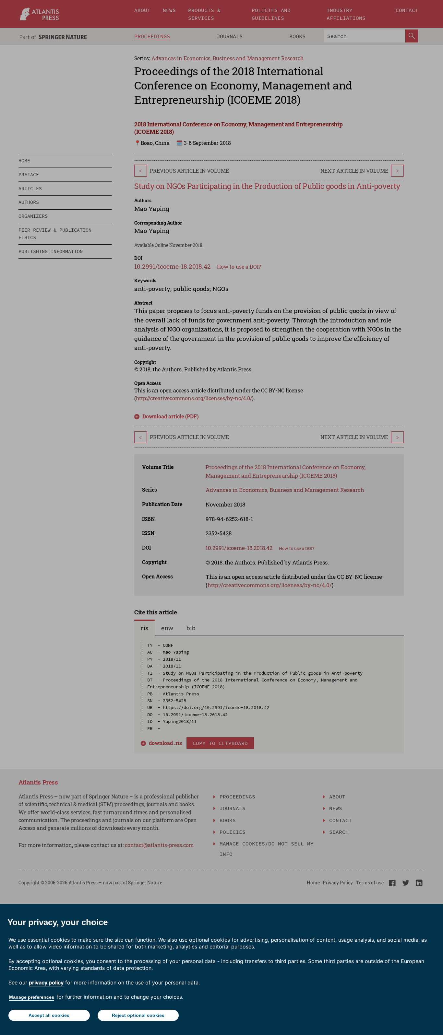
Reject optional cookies (138, 1015)
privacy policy (46, 982)
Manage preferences (31, 997)
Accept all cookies (49, 1015)
